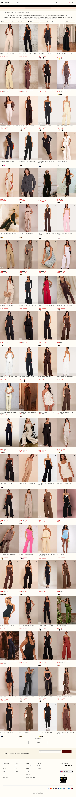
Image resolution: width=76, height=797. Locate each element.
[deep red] (40, 58)
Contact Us (16, 771)
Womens (8, 12)
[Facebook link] (63, 765)
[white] (1, 165)
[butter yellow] (59, 130)
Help (4, 765)
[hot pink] (4, 165)
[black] (43, 58)
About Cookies (28, 768)
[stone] (20, 130)
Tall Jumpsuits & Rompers (44, 17)
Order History (39, 765)
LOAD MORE (38, 742)
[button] (69, 2)
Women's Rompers (27, 18)
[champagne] (20, 237)
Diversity (16, 768)
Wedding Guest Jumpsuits (42, 18)
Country (61, 768)
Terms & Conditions (29, 765)
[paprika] (1, 452)
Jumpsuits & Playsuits (20, 12)
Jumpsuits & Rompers (15, 17)
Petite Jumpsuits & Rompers (34, 17)
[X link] (71, 765)
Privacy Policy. (44, 756)
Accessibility (28, 771)
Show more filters (52, 21)
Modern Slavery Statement (18, 770)
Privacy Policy (28, 767)
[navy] (39, 58)
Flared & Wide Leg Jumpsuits (51, 18)
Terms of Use (28, 774)
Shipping (4, 770)
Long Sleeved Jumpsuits (62, 17)
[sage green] (39, 130)
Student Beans (5, 777)
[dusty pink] (59, 238)
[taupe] (21, 416)
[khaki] (21, 274)
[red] (40, 310)
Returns (4, 767)
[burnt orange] (58, 665)
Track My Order (39, 767)
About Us (16, 765)
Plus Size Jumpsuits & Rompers (24, 17)
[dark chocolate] (59, 202)
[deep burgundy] (2, 452)
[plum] (20, 416)
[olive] (58, 94)
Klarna (4, 774)
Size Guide (4, 768)
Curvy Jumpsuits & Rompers (53, 17)
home (5, 12)
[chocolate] (42, 58)
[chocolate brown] (59, 310)
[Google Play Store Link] (63, 778)
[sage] (58, 59)
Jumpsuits (27, 12)
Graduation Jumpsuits (7, 17)
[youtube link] (66, 765)
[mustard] (2, 237)
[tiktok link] (69, 765)
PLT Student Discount (18, 767)
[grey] (58, 165)
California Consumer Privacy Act (30, 777)
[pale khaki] (59, 665)
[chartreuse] (59, 59)
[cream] (58, 130)
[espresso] (59, 94)
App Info (27, 770)
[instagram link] (60, 765)
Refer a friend (39, 768)
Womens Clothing (13, 12)
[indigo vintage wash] (39, 630)
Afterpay (4, 771)
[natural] (20, 594)
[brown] (59, 452)
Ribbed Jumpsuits (34, 18)
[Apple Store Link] (63, 781)
